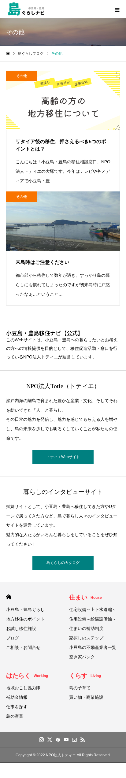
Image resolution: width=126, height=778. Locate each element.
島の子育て (80, 687)
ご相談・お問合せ (23, 647)
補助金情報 (17, 697)
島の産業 (14, 716)
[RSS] (83, 739)
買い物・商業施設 (86, 697)
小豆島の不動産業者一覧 (92, 647)
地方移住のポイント (25, 619)
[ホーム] (8, 53)
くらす (85, 675)
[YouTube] (66, 739)
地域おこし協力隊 (23, 687)
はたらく (27, 675)
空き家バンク (82, 656)
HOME (8, 596)
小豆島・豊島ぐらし (25, 609)
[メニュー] (117, 9)
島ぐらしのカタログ (63, 563)
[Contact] (74, 739)
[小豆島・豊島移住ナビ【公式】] (26, 9)
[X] (49, 739)
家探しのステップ (86, 637)
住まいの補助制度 (86, 628)
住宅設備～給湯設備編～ (92, 619)
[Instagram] (41, 739)
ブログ (12, 637)
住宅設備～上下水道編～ (92, 609)
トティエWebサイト (63, 457)
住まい (85, 597)
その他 (21, 76)
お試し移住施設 (21, 628)
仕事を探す (17, 706)
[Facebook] (58, 739)
